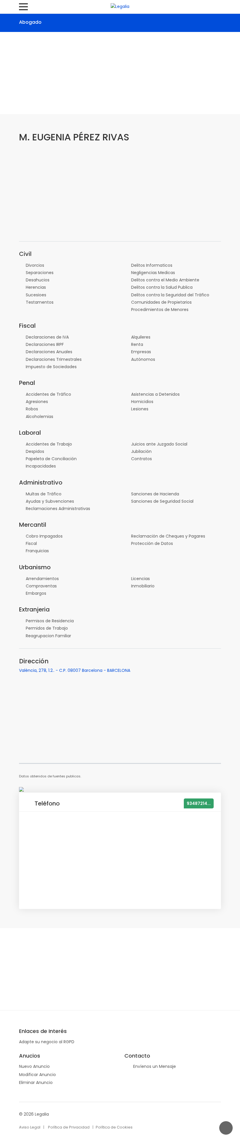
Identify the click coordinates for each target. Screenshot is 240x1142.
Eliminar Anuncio (36, 1082)
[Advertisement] (120, 73)
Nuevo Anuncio (34, 1066)
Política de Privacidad (69, 1127)
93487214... (199, 803)
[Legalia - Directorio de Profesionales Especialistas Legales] (120, 6)
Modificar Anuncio (37, 1075)
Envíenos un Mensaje (154, 1066)
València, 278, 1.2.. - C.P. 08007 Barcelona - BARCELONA (74, 670)
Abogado (30, 22)
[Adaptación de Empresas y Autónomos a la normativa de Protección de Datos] (21, 789)
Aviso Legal (29, 1127)
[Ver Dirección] (53, 21)
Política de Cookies (114, 1127)
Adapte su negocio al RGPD (46, 1042)
